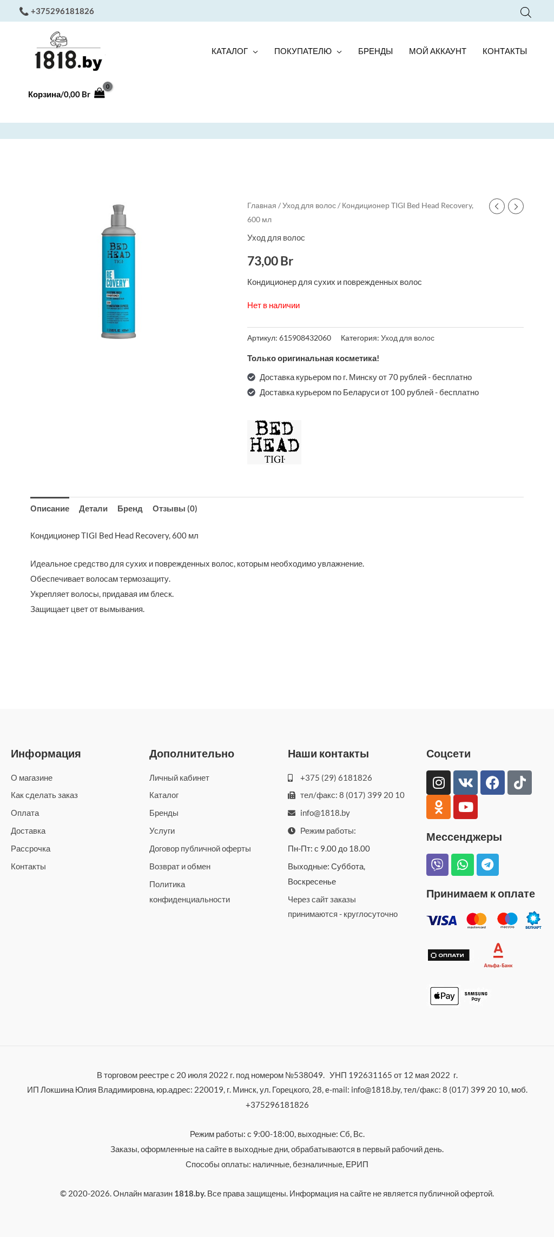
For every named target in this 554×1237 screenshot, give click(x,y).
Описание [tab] (49, 508)
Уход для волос (309, 205)
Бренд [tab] (130, 508)
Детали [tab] (93, 508)
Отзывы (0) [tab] (175, 508)
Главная (261, 205)
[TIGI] (274, 442)
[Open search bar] (525, 12)
